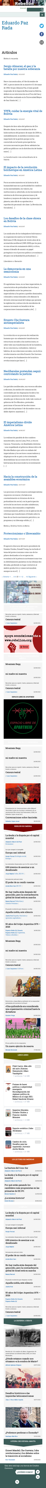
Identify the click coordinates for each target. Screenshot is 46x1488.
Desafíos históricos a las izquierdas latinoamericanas (20, 1394)
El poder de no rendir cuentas (20, 882)
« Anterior (5, 576)
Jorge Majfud (10, 874)
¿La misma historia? (15, 1198)
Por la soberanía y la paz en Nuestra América (23, 657)
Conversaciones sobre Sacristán (21, 817)
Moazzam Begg (13, 664)
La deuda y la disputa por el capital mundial (22, 837)
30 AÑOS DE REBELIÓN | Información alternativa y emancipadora (23, 608)
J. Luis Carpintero (11, 623)
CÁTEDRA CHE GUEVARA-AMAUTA (23, 1441)
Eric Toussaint (10, 1460)
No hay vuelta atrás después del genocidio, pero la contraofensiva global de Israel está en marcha (22, 894)
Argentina (21, 933)
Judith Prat (9, 916)
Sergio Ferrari (10, 856)
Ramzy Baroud (10, 901)
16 (27, 576)
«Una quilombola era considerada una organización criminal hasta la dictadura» (23, 1009)
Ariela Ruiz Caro (11, 886)
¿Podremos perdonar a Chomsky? (22, 1432)
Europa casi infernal (15, 852)
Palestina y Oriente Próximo (14, 902)
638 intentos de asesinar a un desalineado (20, 868)
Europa (8, 858)
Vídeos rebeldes (12, 935)
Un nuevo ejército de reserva (19, 1046)
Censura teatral (13, 619)
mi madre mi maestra (16, 673)
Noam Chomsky (23, 1405)
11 (20, 576)
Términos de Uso (20, 1468)
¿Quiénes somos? (25, 1472)
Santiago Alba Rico (12, 1436)
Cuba (16, 874)
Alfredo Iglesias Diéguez (13, 1365)
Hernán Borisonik (11, 1050)
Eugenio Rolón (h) (11, 930)
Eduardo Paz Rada (10, 74)
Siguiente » (32, 576)
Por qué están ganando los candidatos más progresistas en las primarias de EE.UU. (22, 1187)
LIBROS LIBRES (23, 1055)
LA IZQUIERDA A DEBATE (23, 1321)
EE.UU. (21, 874)
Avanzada (23, 8)
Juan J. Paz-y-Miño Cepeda (14, 1400)
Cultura (20, 969)
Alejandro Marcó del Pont (14, 842)
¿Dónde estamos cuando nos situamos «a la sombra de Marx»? (22, 1360)
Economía (9, 844)
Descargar (38, 1066)
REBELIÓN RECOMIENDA (23, 826)
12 (22, 576)
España (16, 916)
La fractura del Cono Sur (16, 1167)
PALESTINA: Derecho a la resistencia (23, 742)
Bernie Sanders (10, 1194)
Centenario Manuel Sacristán (23, 781)
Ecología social (20, 856)
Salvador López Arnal (12, 821)
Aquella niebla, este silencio (19, 912)
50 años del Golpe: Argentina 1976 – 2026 (23, 925)
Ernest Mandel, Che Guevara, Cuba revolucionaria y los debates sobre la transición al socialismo (22, 1453)
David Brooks (9, 1201)
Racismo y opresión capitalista (16, 917)
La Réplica (23, 1207)
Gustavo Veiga (10, 1015)
